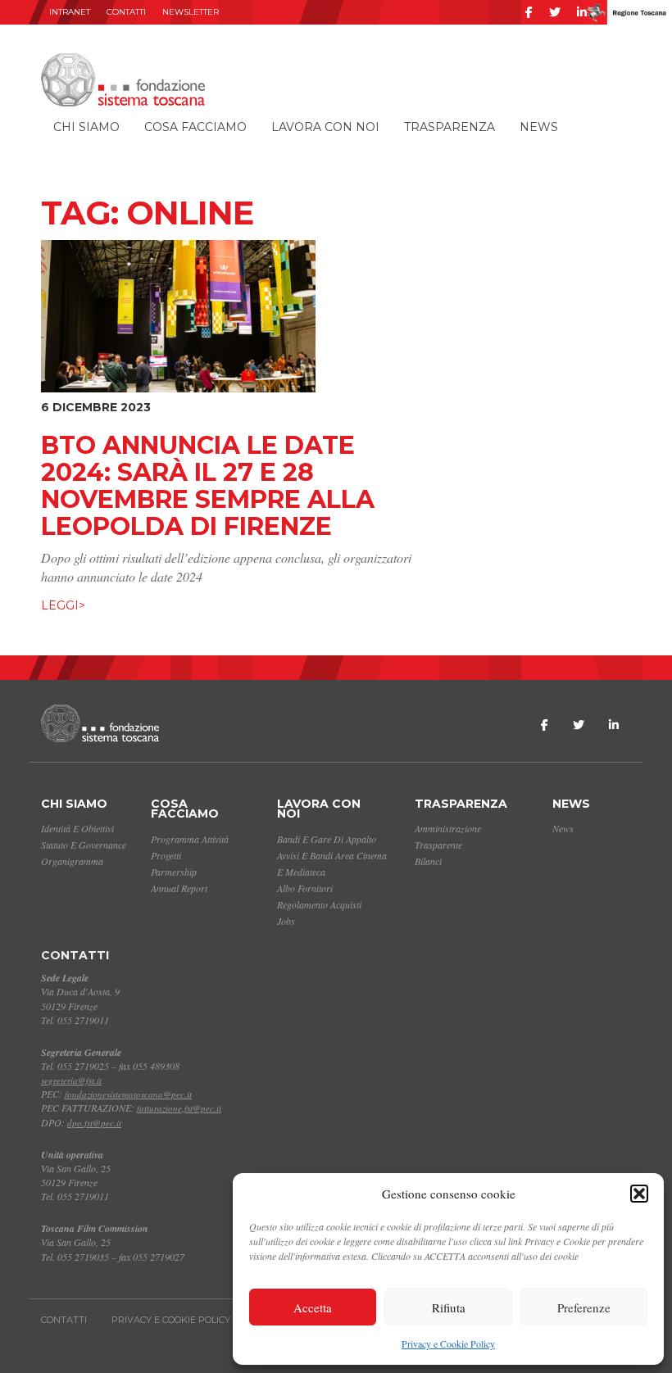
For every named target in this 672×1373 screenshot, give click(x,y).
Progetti (166, 855)
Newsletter (190, 12)
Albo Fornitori (305, 888)
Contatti (126, 12)
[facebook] (529, 12)
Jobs (286, 920)
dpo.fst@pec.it (94, 1123)
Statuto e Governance (83, 844)
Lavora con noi (325, 127)
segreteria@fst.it (71, 1080)
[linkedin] (582, 12)
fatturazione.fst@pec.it (179, 1108)
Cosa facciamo (195, 127)
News (539, 127)
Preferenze (584, 1307)
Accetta (312, 1307)
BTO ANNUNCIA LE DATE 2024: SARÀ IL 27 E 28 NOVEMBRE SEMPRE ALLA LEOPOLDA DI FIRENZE (208, 485)
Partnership (174, 871)
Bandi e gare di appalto (326, 838)
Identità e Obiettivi (77, 828)
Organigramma (72, 861)
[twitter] (555, 12)
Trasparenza (449, 127)
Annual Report (179, 888)
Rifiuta (448, 1307)
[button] (639, 1193)
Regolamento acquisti (319, 904)
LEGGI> (63, 605)
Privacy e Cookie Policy (448, 1343)
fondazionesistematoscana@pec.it (128, 1094)
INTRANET (69, 12)
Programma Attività (190, 838)
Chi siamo (86, 127)
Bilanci (428, 861)
